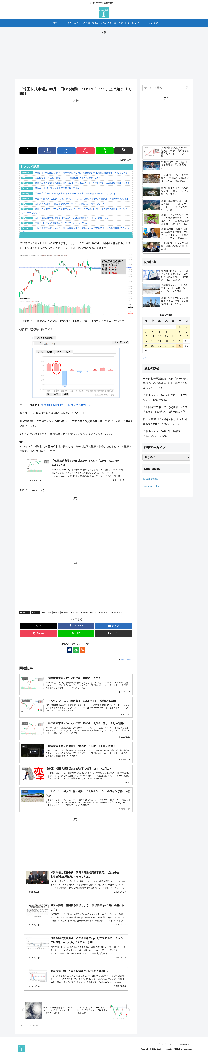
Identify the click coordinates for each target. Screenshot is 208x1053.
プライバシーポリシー (167, 1044)
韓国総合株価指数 (89, 612)
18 (152, 341)
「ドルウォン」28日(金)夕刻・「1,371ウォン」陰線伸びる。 (165, 397)
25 (152, 345)
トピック (25, 612)
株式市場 (47, 612)
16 (186, 336)
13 (166, 336)
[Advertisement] (104, 54)
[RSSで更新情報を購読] (82, 650)
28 (173, 345)
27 (166, 345)
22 (179, 341)
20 (166, 341)
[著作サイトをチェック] (69, 650)
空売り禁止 (105, 612)
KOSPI (36, 612)
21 (173, 341)
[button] (123, 150)
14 (173, 336)
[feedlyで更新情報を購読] (76, 650)
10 (145, 336)
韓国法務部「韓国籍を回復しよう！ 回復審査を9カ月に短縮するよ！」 (165, 421)
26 (159, 345)
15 (179, 336)
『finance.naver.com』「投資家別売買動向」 (65, 404)
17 (145, 341)
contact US (185, 1044)
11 (152, 336)
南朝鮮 (65, 612)
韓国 (57, 612)
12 (159, 336)
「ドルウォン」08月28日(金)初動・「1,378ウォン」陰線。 (163, 433)
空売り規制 (118, 612)
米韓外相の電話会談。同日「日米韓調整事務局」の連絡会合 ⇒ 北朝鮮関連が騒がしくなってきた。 (166, 383)
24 (145, 345)
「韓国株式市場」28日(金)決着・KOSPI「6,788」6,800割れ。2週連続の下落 (165, 409)
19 (159, 341)
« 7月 (145, 358)
